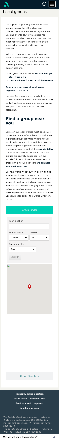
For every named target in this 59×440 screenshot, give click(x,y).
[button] (29, 286)
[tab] (29, 210)
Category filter (17, 244)
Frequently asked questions (30, 394)
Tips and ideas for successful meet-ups (31, 80)
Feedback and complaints (29, 403)
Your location (16, 221)
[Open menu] (52, 4)
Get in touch (20, 399)
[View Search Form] (44, 4)
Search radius (16, 233)
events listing (45, 149)
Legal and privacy (29, 408)
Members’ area (37, 399)
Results (33, 233)
